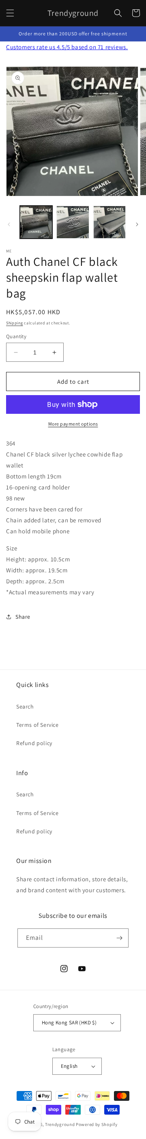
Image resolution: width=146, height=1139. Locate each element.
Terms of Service (37, 724)
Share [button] (22, 616)
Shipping (14, 323)
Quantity (16, 336)
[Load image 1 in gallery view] (36, 222)
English (69, 1066)
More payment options (73, 424)
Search (25, 706)
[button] (10, 13)
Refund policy (34, 743)
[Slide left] (9, 224)
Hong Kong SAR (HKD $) (69, 1022)
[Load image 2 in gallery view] (72, 222)
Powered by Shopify (97, 1124)
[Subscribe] (119, 938)
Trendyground (60, 1124)
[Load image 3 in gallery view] (109, 222)
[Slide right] (137, 224)
